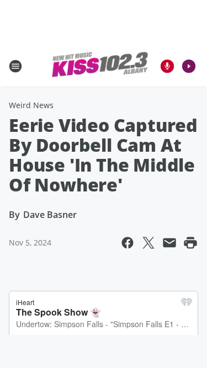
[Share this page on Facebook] (127, 242)
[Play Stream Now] (188, 66)
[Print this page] (190, 242)
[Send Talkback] (167, 66)
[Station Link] (100, 66)
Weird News (31, 105)
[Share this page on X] (148, 242)
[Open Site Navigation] (15, 66)
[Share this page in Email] (169, 242)
